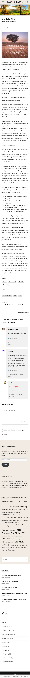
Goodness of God (6, 518)
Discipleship (14, 509)
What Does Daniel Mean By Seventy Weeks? (14, 599)
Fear (15, 515)
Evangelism (12, 512)
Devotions (8, 509)
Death (3, 509)
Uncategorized (7, 662)
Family (12, 515)
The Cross (7, 547)
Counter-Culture (24, 504)
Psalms (10, 530)
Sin (3, 541)
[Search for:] (15, 559)
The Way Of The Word (15, 1)
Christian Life (9, 504)
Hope (20, 295)
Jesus (19, 520)
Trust (11, 547)
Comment (22, 421)
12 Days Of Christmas (13, 497)
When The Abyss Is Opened (10, 587)
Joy (22, 520)
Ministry (6, 525)
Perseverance (15, 527)
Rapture (14, 530)
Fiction (5, 650)
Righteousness (18, 536)
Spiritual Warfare (13, 545)
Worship (13, 550)
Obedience (18, 525)
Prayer (19, 527)
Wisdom (23, 547)
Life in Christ (9, 523)
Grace (19, 518)
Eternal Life (7, 512)
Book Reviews (7, 631)
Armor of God (25, 497)
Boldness (3, 504)
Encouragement (7, 295)
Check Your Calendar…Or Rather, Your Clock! (14, 593)
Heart (22, 517)
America (20, 497)
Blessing (25, 501)
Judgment (25, 520)
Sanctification (14, 539)
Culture (6, 507)
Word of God (6, 550)
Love (14, 523)
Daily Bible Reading (18, 506)
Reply (10, 344)
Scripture (20, 539)
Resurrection (11, 536)
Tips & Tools (7, 658)
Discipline (20, 509)
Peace (10, 527)
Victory (18, 547)
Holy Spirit (9, 520)
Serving (23, 539)
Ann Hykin (10, 351)
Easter (24, 509)
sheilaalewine (18, 27)
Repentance (5, 536)
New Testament (11, 525)
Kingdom (3, 522)
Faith (15, 295)
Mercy (22, 523)
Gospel (13, 517)
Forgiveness (20, 515)
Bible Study (18, 501)
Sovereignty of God (10, 542)
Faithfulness (6, 515)
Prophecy (5, 530)
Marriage (18, 522)
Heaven (26, 518)
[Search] (26, 2)
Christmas (16, 504)
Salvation (6, 538)
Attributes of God (6, 501)
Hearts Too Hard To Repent (10, 581)
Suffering (22, 545)
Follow (5, 464)
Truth (14, 547)
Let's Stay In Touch (9, 446)
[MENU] (3, 2)
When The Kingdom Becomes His (11, 575)
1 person (15, 338)
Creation (3, 507)
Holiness (4, 520)
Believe (12, 501)
